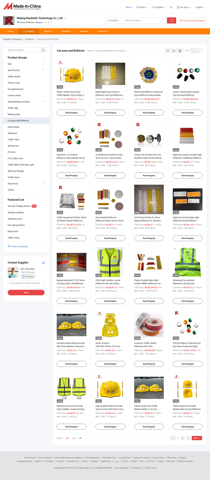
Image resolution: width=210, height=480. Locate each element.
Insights (182, 457)
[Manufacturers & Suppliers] (23, 6)
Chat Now (29, 276)
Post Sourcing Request (194, 20)
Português (49, 461)
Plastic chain (14, 82)
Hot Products (29, 457)
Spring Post (13, 145)
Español (38, 461)
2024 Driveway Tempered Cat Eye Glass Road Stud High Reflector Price (187, 346)
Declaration (137, 467)
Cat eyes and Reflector (18, 120)
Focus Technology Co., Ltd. (85, 467)
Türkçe (160, 461)
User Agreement (122, 467)
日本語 (134, 461)
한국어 (125, 461)
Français (60, 461)
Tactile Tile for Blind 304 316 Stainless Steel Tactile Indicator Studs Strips (149, 158)
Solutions (66, 31)
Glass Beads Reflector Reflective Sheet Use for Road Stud (109, 220)
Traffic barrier (14, 76)
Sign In (129, 7)
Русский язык (73, 461)
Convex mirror (14, 95)
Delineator (12, 133)
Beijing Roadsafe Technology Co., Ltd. (40, 18)
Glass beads (13, 126)
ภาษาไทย (150, 461)
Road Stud (13, 183)
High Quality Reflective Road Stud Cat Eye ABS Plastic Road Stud (110, 409)
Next (195, 438)
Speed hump (14, 70)
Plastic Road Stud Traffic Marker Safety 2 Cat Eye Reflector (146, 409)
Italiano (85, 461)
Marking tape (14, 114)
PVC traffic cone (15, 158)
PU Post (11, 152)
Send (26, 292)
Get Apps (184, 7)
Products (30, 31)
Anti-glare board (15, 89)
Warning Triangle (16, 170)
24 (67, 438)
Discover (84, 31)
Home (10, 31)
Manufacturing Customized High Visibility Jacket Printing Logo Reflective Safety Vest (70, 409)
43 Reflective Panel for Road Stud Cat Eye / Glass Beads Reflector (108, 158)
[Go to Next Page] (199, 50)
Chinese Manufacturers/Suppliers (68, 457)
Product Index (158, 457)
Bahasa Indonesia (185, 461)
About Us (48, 31)
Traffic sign (13, 107)
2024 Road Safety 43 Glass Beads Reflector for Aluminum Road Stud (148, 220)
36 (74, 438)
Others (11, 189)
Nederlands (106, 461)
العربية (116, 461)
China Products (44, 457)
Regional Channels (141, 457)
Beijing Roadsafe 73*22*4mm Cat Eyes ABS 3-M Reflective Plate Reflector (71, 283)
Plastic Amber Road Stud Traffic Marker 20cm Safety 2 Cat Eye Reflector (70, 95)
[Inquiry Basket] (171, 7)
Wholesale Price (109, 457)
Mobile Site (171, 457)
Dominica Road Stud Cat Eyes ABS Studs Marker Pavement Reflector (71, 346)
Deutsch (94, 461)
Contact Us (102, 31)
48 (80, 438)
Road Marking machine (19, 101)
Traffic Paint (13, 139)
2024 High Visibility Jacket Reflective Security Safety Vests (108, 283)
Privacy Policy (151, 467)
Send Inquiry (71, 112)
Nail (9, 63)
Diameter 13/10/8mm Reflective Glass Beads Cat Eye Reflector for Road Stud (71, 158)
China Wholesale (92, 457)
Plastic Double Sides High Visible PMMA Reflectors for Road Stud (147, 283)
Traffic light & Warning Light (21, 164)
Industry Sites (124, 457)
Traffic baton (14, 177)
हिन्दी (141, 461)
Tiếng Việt (170, 461)
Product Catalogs (19, 246)
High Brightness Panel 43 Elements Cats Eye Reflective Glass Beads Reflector (109, 95)
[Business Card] (43, 263)
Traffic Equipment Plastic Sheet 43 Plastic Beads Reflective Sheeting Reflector (71, 220)
